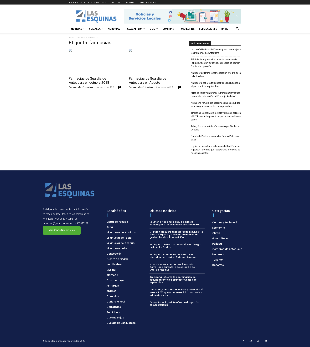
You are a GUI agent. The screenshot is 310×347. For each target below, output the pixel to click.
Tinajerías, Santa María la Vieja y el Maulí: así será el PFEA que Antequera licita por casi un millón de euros (216, 116)
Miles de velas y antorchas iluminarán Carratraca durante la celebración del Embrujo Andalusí (215, 95)
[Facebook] (243, 341)
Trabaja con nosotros (147, 2)
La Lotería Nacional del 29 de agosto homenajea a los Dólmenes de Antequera (216, 51)
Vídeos (112, 2)
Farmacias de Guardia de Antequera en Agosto (147, 80)
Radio (120, 2)
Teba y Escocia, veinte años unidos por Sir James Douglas (216, 128)
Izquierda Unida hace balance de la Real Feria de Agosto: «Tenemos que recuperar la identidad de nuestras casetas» (215, 149)
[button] (237, 29)
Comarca (95, 28)
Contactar (130, 2)
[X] (266, 341)
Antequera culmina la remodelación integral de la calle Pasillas (216, 75)
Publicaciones (208, 28)
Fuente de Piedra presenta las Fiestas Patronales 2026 (216, 138)
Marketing (188, 28)
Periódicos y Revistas (97, 2)
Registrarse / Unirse (77, 2)
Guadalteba (134, 28)
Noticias (76, 28)
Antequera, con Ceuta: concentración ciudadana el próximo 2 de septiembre (215, 85)
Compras (168, 28)
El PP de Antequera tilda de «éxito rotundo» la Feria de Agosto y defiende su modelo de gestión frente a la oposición (215, 63)
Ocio (152, 28)
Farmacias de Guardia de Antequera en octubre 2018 (89, 80)
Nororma (114, 28)
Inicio (71, 37)
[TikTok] (258, 341)
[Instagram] (251, 341)
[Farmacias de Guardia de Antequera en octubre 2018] (95, 61)
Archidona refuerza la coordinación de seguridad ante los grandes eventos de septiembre (215, 105)
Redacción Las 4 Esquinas (81, 87)
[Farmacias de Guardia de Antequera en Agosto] (155, 61)
